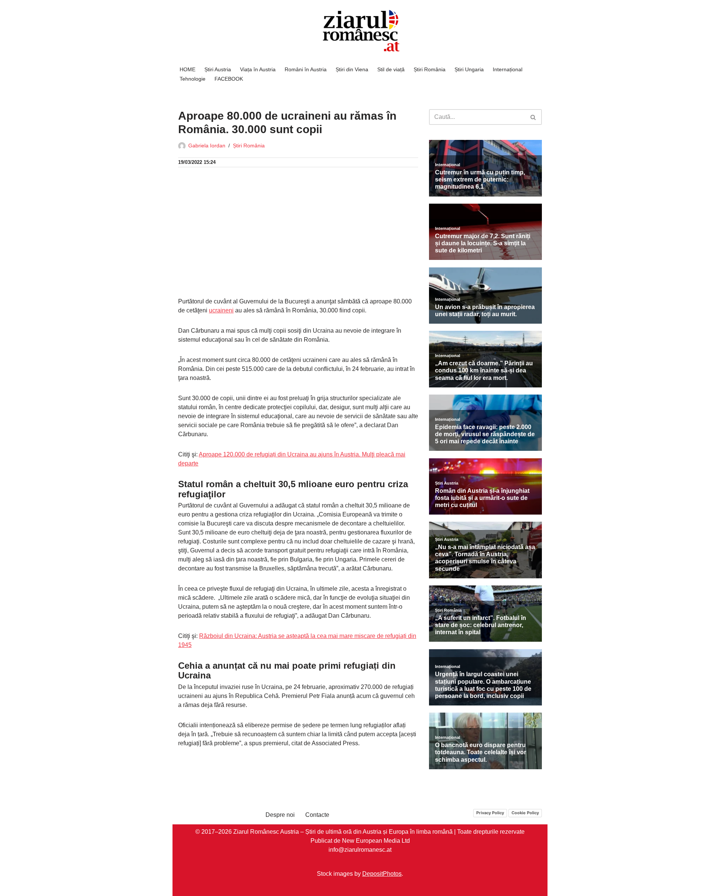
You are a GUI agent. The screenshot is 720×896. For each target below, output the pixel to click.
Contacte (317, 815)
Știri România (430, 69)
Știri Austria (217, 69)
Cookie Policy (525, 812)
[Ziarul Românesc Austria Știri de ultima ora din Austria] (360, 31)
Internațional (507, 69)
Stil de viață (391, 69)
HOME (187, 69)
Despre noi (280, 815)
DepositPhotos (382, 873)
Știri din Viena (352, 69)
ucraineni (221, 310)
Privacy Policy (490, 812)
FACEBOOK (228, 79)
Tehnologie (193, 79)
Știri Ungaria (469, 69)
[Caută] (533, 117)
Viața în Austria (258, 69)
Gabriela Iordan (206, 146)
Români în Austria (306, 69)
